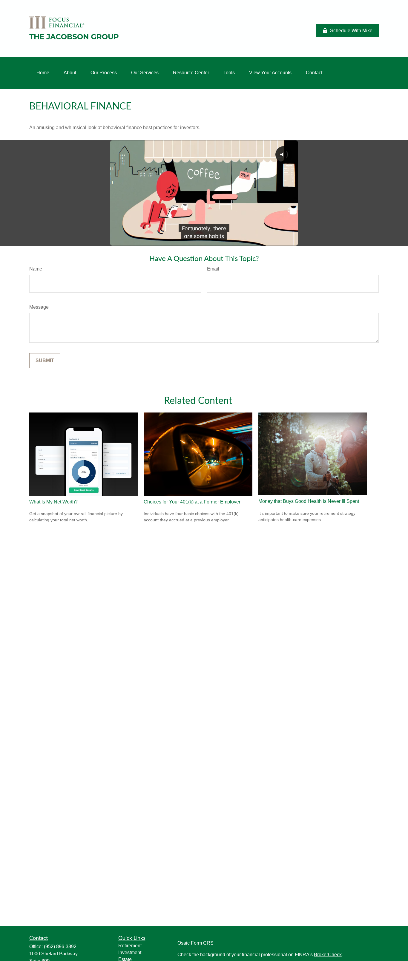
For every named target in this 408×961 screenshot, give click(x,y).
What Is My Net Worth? (53, 501)
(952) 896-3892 (60, 946)
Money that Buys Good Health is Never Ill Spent (308, 501)
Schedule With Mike (351, 30)
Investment (129, 952)
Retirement (130, 945)
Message (39, 307)
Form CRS (202, 942)
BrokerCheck (328, 954)
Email (213, 268)
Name (35, 268)
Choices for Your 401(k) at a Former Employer (192, 501)
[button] (42, 72)
